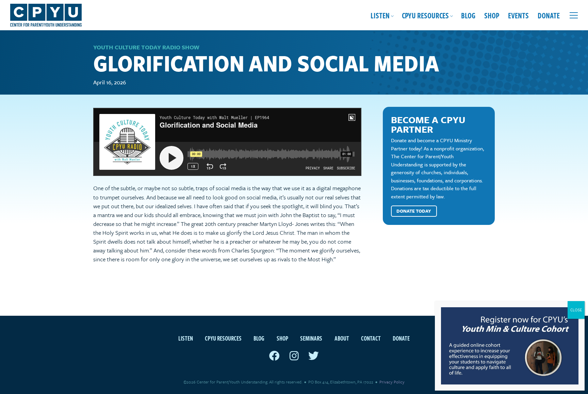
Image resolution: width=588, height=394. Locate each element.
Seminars (311, 338)
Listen (380, 15)
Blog (468, 15)
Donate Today (413, 211)
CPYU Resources (425, 15)
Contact (371, 338)
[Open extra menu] (574, 15)
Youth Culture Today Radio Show (146, 47)
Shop (491, 15)
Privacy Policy (392, 382)
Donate (549, 15)
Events (518, 15)
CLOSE (576, 310)
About (341, 338)
